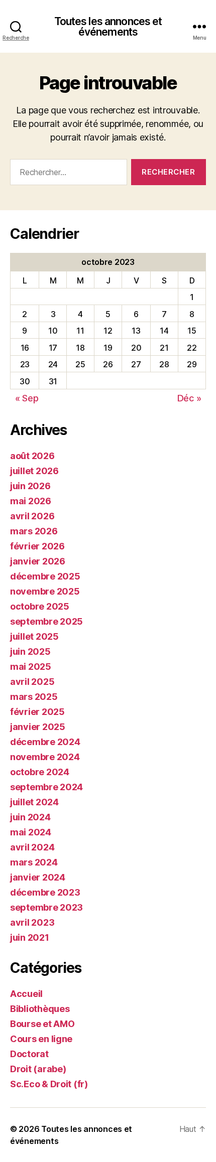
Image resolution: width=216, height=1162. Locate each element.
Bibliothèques (40, 1008)
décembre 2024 (45, 742)
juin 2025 (30, 651)
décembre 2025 (45, 576)
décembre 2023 (45, 892)
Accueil (26, 993)
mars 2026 (34, 531)
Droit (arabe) (38, 1069)
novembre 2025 (45, 591)
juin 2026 (30, 486)
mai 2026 (30, 501)
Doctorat (29, 1054)
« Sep (27, 398)
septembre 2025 (46, 621)
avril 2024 (32, 847)
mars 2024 (34, 862)
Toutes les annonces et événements (108, 26)
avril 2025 (32, 681)
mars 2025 (34, 696)
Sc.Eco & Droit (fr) (49, 1084)
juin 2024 (30, 817)
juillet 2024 (34, 802)
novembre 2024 (45, 757)
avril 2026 (32, 516)
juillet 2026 (34, 471)
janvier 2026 (37, 561)
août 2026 (32, 456)
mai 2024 (30, 832)
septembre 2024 (46, 787)
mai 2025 (30, 666)
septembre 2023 (46, 907)
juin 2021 (29, 937)
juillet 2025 (34, 636)
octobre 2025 (39, 606)
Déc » (189, 398)
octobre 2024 (39, 772)
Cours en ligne (41, 1039)
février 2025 (37, 711)
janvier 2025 (37, 726)
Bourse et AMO (42, 1024)
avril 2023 (32, 922)
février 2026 (37, 546)
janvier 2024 (37, 877)
